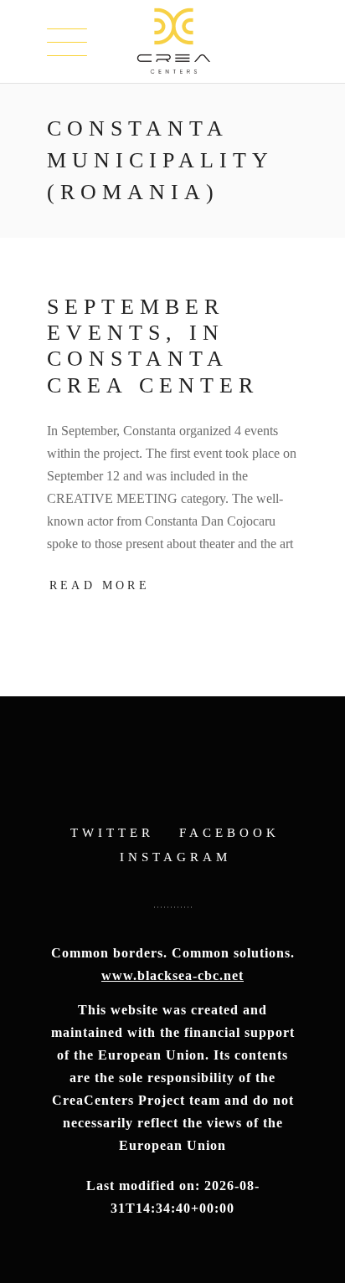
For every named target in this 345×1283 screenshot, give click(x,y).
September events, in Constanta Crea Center (153, 346)
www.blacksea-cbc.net (172, 975)
